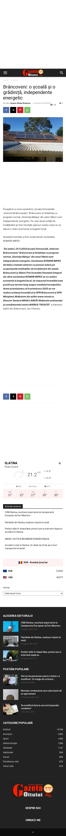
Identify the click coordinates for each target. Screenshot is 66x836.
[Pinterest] (20, 110)
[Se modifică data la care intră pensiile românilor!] (10, 709)
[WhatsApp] (27, 110)
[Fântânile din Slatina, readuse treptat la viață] (10, 641)
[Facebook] (6, 110)
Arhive (6, 587)
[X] (13, 110)
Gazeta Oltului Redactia (20, 103)
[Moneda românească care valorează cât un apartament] (10, 694)
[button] (5, 73)
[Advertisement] (33, 34)
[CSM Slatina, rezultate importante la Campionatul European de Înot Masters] (10, 626)
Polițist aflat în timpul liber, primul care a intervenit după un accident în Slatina (33, 530)
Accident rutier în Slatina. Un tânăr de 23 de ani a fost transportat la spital (31, 547)
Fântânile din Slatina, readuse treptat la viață (27, 522)
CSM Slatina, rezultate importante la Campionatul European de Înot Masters (29, 514)
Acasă (5, 80)
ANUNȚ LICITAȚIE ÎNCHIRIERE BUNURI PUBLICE (27, 539)
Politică (14, 80)
